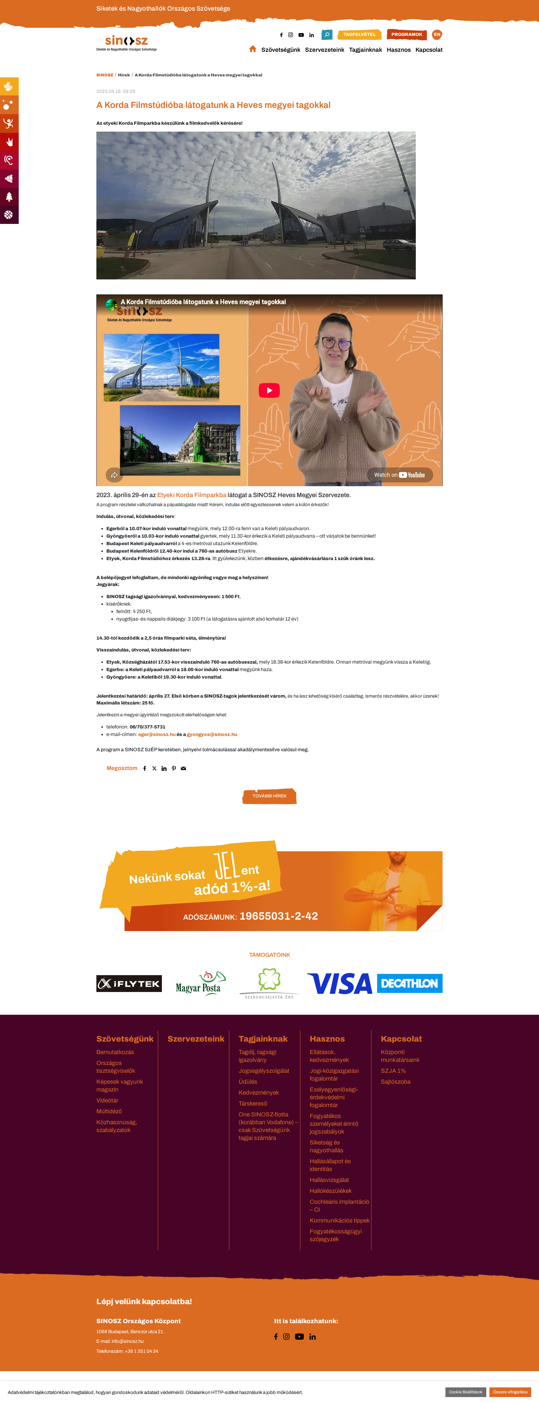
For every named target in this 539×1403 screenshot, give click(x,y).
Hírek (124, 75)
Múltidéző (109, 1111)
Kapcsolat (429, 49)
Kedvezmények (259, 1092)
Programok (406, 34)
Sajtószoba (395, 1081)
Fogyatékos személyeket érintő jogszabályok (334, 1124)
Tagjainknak (365, 49)
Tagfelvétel (359, 34)
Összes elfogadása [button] (510, 1392)
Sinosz (104, 75)
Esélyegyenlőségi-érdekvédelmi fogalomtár (334, 1097)
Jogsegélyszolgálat (264, 1070)
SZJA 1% (393, 1070)
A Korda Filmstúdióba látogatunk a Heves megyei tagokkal (198, 75)
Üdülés (248, 1081)
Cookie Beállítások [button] (466, 1392)
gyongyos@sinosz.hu (212, 734)
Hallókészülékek (331, 1191)
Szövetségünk (280, 49)
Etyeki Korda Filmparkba (191, 494)
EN (437, 34)
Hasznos (399, 49)
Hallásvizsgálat (329, 1180)
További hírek (269, 796)
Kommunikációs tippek (340, 1220)
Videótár (107, 1100)
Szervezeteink (324, 49)
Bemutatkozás (115, 1052)
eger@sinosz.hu (157, 734)
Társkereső (253, 1103)
